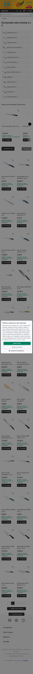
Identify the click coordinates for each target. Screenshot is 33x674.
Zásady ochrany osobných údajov (16, 340)
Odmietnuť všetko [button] (17, 347)
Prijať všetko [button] (17, 343)
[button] (16, 351)
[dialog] (16, 337)
